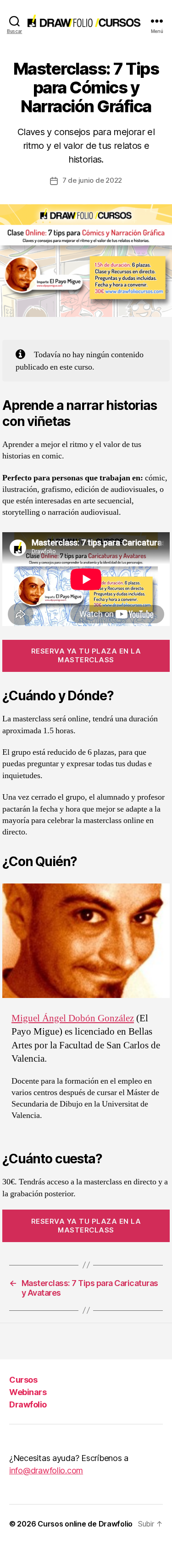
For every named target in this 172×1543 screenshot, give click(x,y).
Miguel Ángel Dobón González (72, 1018)
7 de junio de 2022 (92, 180)
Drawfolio (28, 1404)
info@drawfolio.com (46, 1470)
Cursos (23, 1380)
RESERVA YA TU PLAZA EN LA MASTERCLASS (86, 655)
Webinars (27, 1392)
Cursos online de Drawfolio (85, 1523)
